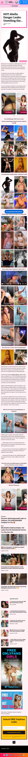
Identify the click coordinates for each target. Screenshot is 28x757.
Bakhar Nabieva (15, 374)
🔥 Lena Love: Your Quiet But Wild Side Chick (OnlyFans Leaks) (18, 602)
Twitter (9, 139)
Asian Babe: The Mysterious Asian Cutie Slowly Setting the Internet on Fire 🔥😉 (13, 587)
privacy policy (17, 736)
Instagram (9, 229)
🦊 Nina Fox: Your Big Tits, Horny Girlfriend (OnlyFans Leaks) (17, 621)
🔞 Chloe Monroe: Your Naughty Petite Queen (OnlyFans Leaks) (17, 630)
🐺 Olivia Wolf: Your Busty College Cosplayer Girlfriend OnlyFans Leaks (18, 641)
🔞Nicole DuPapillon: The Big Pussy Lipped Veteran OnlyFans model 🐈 (12, 548)
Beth (4, 24)
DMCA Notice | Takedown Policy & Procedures (11, 712)
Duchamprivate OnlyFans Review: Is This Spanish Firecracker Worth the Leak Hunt (12, 567)
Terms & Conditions (5, 713)
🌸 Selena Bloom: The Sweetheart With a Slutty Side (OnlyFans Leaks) (18, 611)
